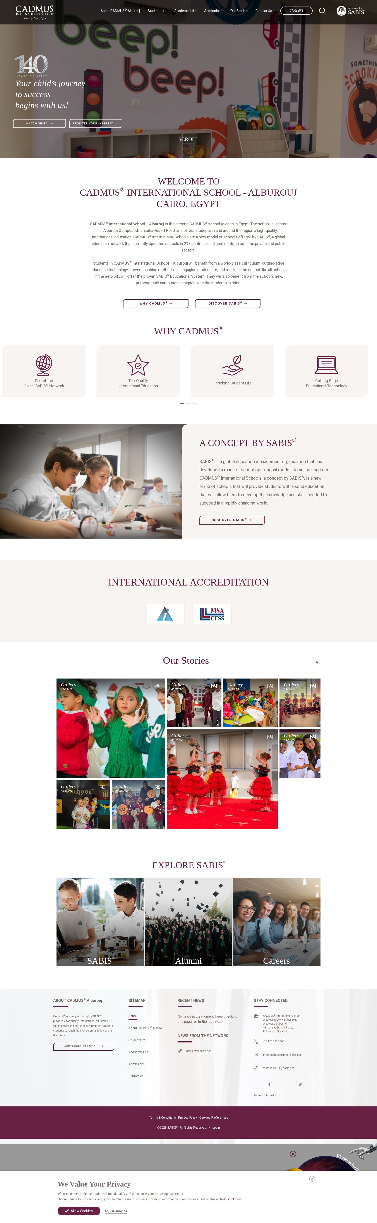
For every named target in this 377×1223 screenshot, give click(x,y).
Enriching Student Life (232, 383)
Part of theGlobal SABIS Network (44, 383)
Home (133, 1016)
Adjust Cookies (116, 1211)
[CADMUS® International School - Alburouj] (35, 12)
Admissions (137, 1064)
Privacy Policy (187, 1117)
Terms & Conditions (162, 1117)
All (317, 662)
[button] (182, 403)
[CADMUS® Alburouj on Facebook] (269, 1085)
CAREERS (296, 10)
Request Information (266, 1095)
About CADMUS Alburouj (146, 1028)
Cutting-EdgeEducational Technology (326, 383)
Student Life (137, 1040)
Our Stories (239, 11)
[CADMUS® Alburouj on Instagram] (300, 1085)
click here (235, 1199)
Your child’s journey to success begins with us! (50, 94)
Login (216, 1127)
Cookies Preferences (213, 1117)
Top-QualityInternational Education (138, 383)
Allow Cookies (82, 1211)
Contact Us (263, 11)
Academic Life (138, 1052)
